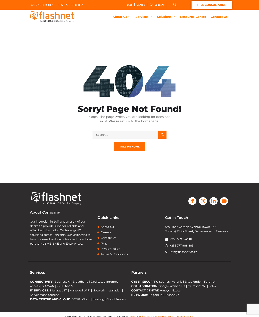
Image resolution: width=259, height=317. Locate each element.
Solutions (164, 17)
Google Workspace (172, 286)
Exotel (176, 290)
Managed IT (58, 290)
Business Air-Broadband (71, 281)
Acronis (177, 281)
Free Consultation (211, 5)
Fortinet (209, 281)
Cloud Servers (116, 299)
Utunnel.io (171, 295)
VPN (60, 286)
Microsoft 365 (197, 286)
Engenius (155, 295)
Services (142, 17)
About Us (120, 17)
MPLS (69, 286)
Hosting (98, 299)
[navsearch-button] (174, 4)
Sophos (164, 281)
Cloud (86, 299)
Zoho (212, 286)
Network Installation (106, 290)
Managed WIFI (80, 290)
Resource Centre (193, 17)
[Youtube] (224, 201)
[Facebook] (192, 201)
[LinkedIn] (213, 201)
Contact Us (219, 17)
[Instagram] (203, 201)
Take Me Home (129, 146)
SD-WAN (48, 286)
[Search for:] (129, 134)
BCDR (76, 299)
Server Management (44, 295)
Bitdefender (193, 281)
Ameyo (165, 290)
